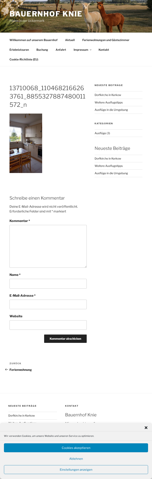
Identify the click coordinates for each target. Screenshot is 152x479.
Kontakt (104, 49)
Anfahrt (61, 49)
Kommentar (20, 221)
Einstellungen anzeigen (76, 469)
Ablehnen (76, 459)
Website (16, 316)
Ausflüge (100, 133)
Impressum (81, 49)
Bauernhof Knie (46, 14)
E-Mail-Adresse (23, 295)
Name (15, 275)
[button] (146, 428)
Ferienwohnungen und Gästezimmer (105, 40)
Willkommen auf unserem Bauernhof (34, 40)
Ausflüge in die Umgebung (111, 109)
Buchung (42, 49)
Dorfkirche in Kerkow (108, 95)
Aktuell (70, 40)
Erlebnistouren (19, 49)
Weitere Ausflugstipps (109, 102)
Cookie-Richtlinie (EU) (24, 59)
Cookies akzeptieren (76, 448)
